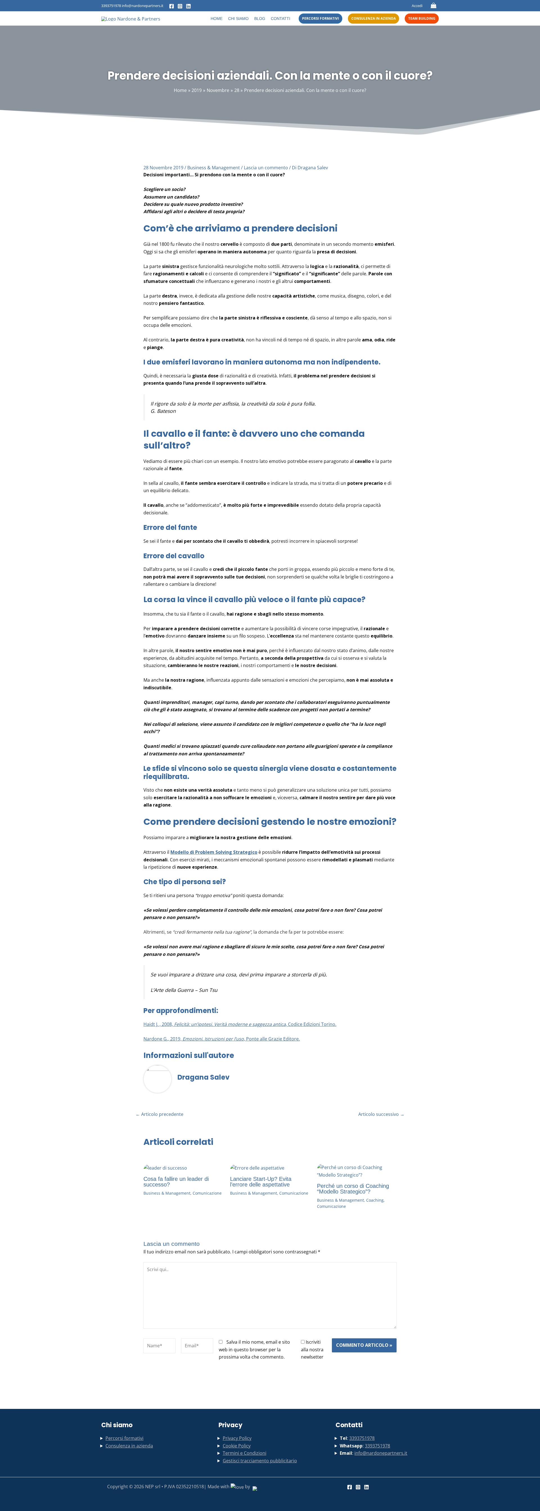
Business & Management (213, 168)
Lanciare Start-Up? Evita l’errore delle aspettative (260, 1182)
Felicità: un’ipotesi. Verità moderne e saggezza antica (230, 1024)
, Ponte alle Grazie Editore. (272, 1039)
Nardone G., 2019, (163, 1039)
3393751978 (111, 5)
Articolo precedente (159, 1114)
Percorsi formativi (124, 1438)
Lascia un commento (266, 168)
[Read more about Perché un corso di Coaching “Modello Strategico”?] (357, 1171)
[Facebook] (171, 6)
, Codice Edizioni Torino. (311, 1024)
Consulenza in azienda (129, 1446)
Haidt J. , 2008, (158, 1024)
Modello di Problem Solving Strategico (213, 852)
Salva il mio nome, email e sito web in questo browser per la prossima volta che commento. (254, 1349)
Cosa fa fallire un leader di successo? (176, 1182)
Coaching (375, 1200)
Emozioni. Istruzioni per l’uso (213, 1039)
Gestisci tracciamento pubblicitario (260, 1461)
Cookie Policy (237, 1446)
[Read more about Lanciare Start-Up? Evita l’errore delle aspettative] (257, 1167)
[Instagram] (180, 6)
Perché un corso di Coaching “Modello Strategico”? (353, 1189)
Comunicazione (207, 1193)
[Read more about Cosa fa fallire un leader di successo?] (165, 1167)
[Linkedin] (188, 6)
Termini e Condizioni (244, 1453)
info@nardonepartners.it (380, 1453)
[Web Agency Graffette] (254, 1486)
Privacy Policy (237, 1438)
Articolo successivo (381, 1114)
